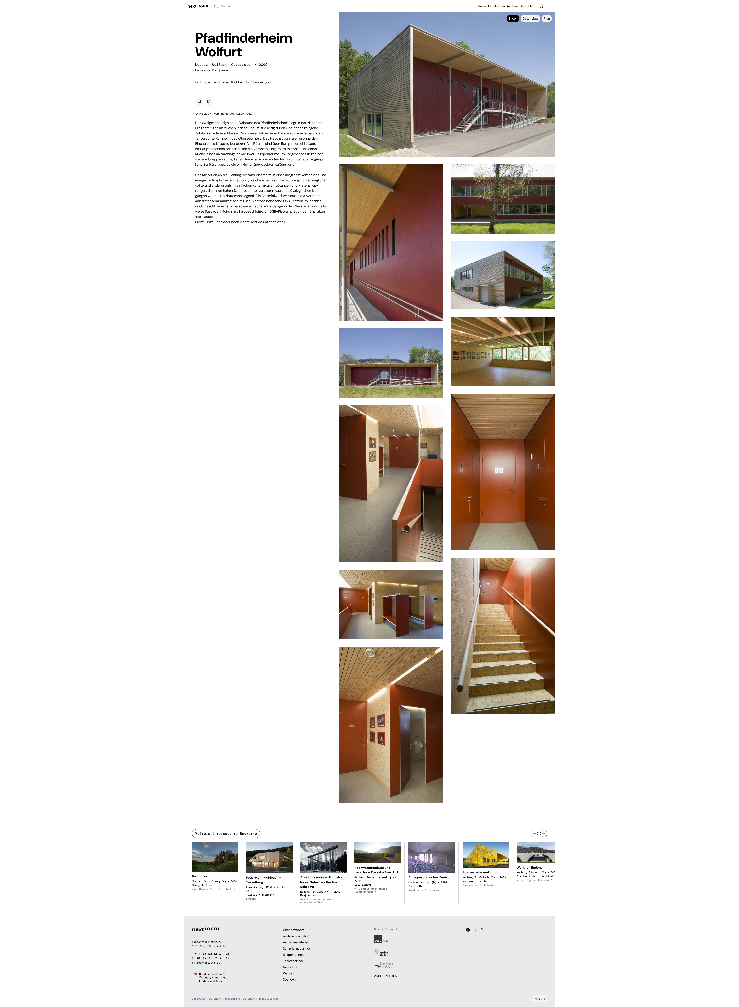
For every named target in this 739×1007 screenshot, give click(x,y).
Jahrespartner (293, 961)
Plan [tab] (547, 18)
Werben (288, 973)
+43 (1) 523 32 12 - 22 (212, 958)
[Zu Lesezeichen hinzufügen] (199, 101)
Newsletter (290, 967)
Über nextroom (293, 930)
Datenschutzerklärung (224, 998)
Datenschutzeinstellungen (261, 998)
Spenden (289, 979)
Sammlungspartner (296, 948)
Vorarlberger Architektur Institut (233, 113)
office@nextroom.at (206, 962)
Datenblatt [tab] (530, 18)
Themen (499, 6)
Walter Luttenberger (251, 82)
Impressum (199, 998)
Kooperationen (293, 955)
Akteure (512, 6)
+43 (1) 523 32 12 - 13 (212, 953)
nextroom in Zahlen (296, 936)
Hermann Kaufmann (212, 70)
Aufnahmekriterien (296, 942)
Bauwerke (484, 6)
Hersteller (527, 6)
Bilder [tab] (513, 18)
